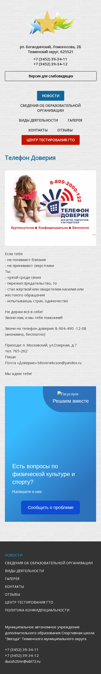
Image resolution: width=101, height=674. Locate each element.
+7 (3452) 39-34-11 (50, 58)
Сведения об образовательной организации (50, 108)
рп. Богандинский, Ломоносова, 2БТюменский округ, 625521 (50, 49)
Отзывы (65, 130)
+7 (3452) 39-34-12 (50, 63)
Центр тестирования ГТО (50, 140)
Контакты (38, 130)
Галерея (75, 120)
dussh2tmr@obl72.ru (22, 661)
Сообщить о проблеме (51, 507)
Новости (50, 95)
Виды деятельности (38, 120)
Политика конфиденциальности (37, 610)
